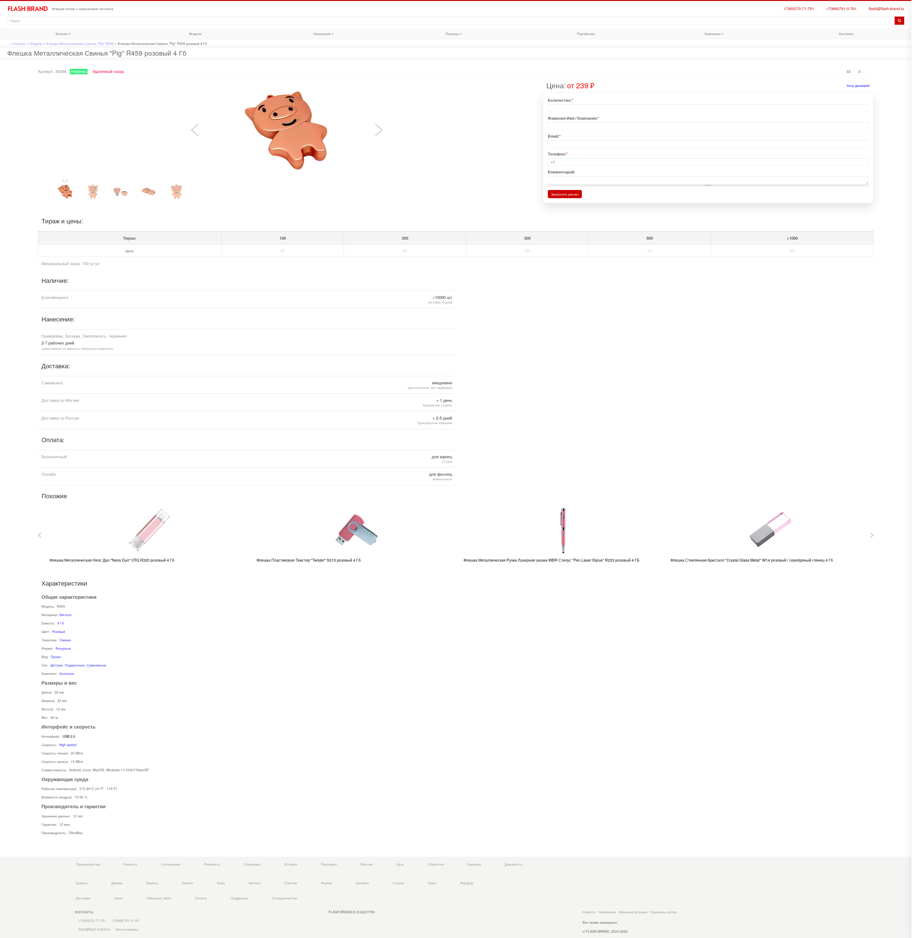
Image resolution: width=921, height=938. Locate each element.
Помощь (425, 35)
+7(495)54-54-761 (916, 39)
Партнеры (329, 864)
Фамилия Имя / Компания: (573, 118)
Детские (56, 665)
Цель (400, 864)
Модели (195, 33)
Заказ (118, 898)
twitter (916, 132)
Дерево (117, 882)
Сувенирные (96, 665)
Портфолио (586, 33)
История (290, 864)
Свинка (65, 639)
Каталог (34, 35)
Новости (589, 911)
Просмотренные (916, 21)
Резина (326, 882)
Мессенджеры (127, 929)
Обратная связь (158, 898)
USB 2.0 (69, 736)
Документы (513, 864)
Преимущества (88, 864)
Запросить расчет (565, 194)
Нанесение (295, 35)
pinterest (916, 141)
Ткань (432, 882)
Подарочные (75, 665)
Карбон (187, 882)
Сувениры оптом (663, 911)
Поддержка (239, 898)
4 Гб (60, 623)
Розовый (58, 631)
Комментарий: (561, 172)
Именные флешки (633, 911)
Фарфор (466, 882)
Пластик (290, 882)
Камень (152, 882)
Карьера (474, 864)
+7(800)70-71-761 (797, 8)
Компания (685, 35)
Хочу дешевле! (858, 85)
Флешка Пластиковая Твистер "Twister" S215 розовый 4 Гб (304, 560)
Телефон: (557, 154)
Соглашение (170, 864)
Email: (554, 136)
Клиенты (130, 864)
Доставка (83, 898)
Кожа (221, 882)
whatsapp (916, 94)
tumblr (916, 160)
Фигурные (63, 648)
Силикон (362, 882)
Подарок (916, 76)
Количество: (560, 100)
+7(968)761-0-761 (840, 8)
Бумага (81, 882)
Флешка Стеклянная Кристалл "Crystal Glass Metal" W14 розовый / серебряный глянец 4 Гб (747, 560)
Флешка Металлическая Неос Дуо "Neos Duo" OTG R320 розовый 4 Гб (107, 560)
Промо (56, 656)
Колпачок (66, 673)
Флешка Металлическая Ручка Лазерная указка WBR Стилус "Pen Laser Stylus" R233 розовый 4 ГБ (547, 560)
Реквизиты (212, 864)
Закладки (916, 11)
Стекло (398, 882)
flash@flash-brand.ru (885, 8)
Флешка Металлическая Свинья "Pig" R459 (80, 43)
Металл (65, 614)
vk (916, 122)
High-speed (68, 744)
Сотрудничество (284, 898)
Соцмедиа (252, 864)
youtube (916, 151)
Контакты (846, 33)
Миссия (366, 864)
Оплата (201, 898)
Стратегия (436, 864)
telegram (916, 104)
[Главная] (29, 8)
